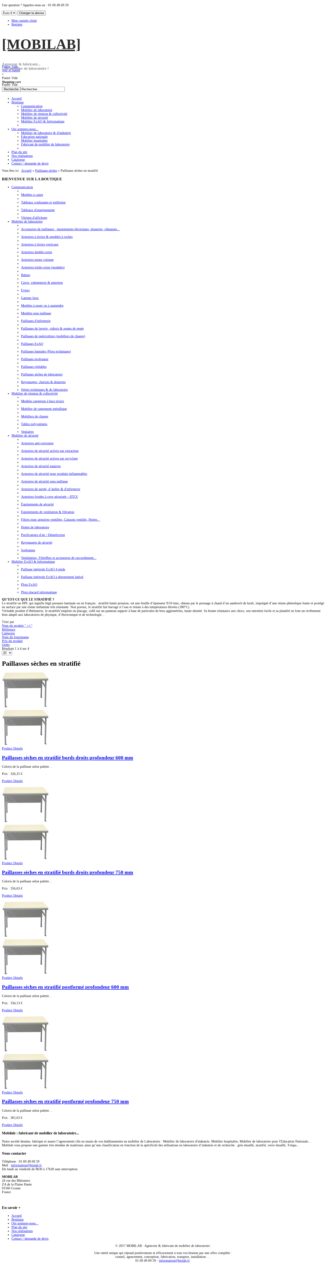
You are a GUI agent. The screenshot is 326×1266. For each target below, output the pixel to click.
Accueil (26, 170)
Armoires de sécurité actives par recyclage (49, 458)
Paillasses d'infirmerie (36, 321)
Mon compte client (24, 20)
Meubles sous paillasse (36, 313)
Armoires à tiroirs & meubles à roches (47, 237)
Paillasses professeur (34, 359)
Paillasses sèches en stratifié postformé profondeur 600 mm (65, 987)
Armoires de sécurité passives (41, 466)
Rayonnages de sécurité (36, 542)
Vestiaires (27, 432)
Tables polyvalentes (34, 424)
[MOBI (41, 44)
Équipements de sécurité (37, 504)
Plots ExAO (29, 584)
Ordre (6, 645)
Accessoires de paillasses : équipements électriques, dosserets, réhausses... (70, 229)
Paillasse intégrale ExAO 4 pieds (43, 569)
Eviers (25, 290)
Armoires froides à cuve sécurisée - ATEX (49, 497)
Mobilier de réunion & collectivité (34, 393)
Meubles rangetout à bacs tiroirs (42, 401)
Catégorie (8, 633)
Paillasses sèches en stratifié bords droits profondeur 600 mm (67, 758)
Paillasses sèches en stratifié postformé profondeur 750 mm (65, 1101)
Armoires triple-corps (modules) (43, 267)
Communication (22, 187)
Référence (8, 629)
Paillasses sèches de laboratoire (42, 374)
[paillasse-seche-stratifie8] (26, 859)
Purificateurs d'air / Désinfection (43, 535)
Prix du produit (12, 641)
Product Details (12, 748)
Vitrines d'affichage (34, 218)
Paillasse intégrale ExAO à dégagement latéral (52, 577)
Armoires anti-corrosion (37, 443)
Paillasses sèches (46, 170)
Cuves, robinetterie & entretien (42, 282)
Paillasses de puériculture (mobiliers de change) (53, 336)
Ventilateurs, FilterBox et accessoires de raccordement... (58, 558)
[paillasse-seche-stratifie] (26, 744)
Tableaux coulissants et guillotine (43, 202)
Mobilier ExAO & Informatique (33, 561)
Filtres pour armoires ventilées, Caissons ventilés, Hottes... (60, 519)
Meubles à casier (32, 195)
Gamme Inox (30, 298)
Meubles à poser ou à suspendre (42, 305)
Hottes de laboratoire (35, 527)
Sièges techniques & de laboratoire (44, 390)
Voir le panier (11, 68)
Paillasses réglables (34, 367)
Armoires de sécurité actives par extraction (50, 451)
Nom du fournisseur (15, 637)
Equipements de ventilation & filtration (47, 512)
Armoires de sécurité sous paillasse (44, 481)
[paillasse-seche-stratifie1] (26, 1088)
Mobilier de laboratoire (27, 221)
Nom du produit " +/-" (17, 626)
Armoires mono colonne (37, 260)
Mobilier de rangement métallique (44, 409)
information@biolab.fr (26, 1165)
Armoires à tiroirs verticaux (39, 244)
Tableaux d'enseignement (38, 210)
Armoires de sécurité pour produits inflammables (54, 474)
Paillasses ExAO (32, 344)
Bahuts (25, 275)
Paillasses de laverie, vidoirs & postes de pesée (52, 328)
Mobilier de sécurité (24, 435)
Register (16, 24)
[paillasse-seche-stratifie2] (26, 974)
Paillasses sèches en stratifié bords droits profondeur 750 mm (67, 872)
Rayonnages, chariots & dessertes (43, 382)
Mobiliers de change (34, 416)
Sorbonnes (28, 550)
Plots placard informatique (39, 592)
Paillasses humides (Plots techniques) (46, 351)
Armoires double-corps (36, 252)
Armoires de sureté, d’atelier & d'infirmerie (50, 489)
